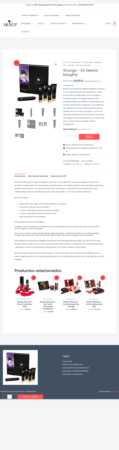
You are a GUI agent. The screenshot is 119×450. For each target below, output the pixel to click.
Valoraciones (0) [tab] (58, 176)
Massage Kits (77, 164)
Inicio (65, 62)
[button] (39, 15)
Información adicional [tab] (38, 176)
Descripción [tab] (20, 176)
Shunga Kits (94, 164)
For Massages (87, 62)
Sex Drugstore (74, 62)
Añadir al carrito (89, 137)
